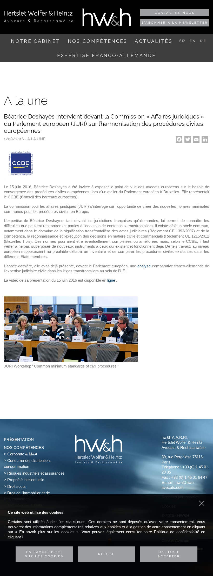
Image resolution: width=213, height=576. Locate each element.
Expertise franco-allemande (106, 55)
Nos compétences (98, 41)
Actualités (153, 41)
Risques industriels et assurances (36, 473)
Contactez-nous (175, 13)
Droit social (16, 486)
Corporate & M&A (22, 454)
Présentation (19, 439)
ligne (111, 280)
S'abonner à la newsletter (175, 22)
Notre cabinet (35, 41)
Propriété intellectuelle (25, 479)
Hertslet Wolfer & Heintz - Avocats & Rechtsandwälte (38, 16)
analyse (144, 266)
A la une (36, 139)
